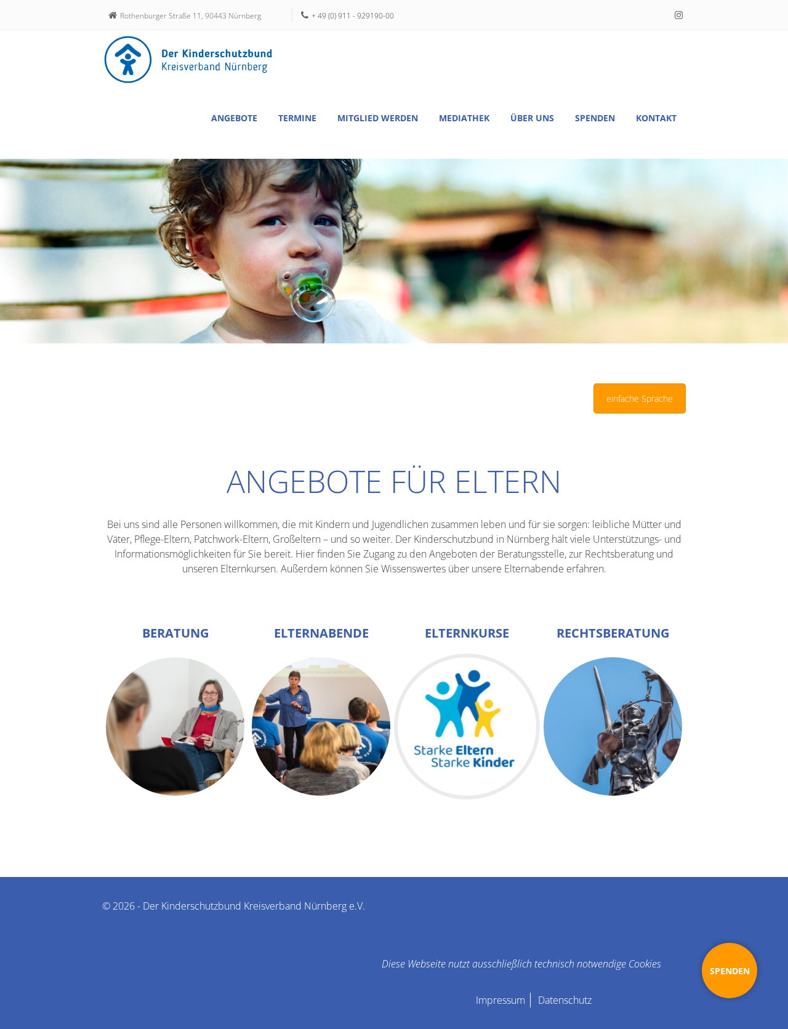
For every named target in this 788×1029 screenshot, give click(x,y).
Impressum (500, 1000)
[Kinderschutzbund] (188, 59)
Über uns (532, 118)
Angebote (234, 118)
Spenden (595, 118)
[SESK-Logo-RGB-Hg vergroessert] (467, 726)
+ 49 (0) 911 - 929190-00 (353, 15)
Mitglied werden (377, 118)
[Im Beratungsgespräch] (175, 726)
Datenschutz (565, 1000)
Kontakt (656, 118)
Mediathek (464, 118)
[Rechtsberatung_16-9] (613, 726)
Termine (297, 118)
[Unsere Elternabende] (321, 726)
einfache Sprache (639, 398)
